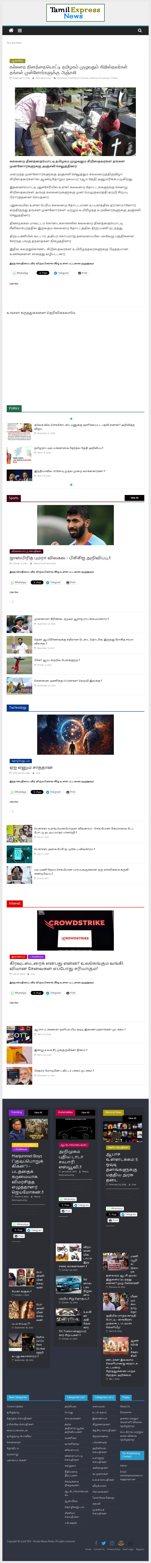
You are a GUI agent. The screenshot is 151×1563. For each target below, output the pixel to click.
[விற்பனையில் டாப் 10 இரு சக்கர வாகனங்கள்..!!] (68, 1245)
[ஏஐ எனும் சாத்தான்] (75, 717)
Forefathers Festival (78, 78)
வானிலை (72, 1444)
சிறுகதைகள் (101, 1424)
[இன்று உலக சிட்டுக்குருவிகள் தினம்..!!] (19, 1049)
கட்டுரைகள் (100, 1474)
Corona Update (15, 1407)
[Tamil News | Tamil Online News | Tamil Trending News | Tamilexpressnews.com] (11, 30)
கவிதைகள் (100, 1468)
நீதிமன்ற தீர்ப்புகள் (71, 1474)
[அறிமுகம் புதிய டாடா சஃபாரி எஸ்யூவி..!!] (75, 1120)
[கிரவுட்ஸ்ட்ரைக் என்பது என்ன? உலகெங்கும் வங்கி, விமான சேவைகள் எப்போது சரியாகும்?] (75, 912)
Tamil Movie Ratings (103, 1498)
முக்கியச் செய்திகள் (99, 1512)
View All (134, 498)
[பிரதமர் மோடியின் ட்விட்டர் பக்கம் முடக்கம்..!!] (19, 1069)
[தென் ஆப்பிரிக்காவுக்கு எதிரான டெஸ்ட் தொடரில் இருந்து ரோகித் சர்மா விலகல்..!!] (19, 638)
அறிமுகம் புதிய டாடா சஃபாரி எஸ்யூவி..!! (71, 1159)
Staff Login (128, 1549)
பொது (69, 1412)
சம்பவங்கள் (73, 1419)
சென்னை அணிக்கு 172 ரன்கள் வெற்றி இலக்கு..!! (68, 681)
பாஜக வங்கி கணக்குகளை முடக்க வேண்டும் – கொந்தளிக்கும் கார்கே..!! (82, 471)
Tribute (114, 78)
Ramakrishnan (44, 78)
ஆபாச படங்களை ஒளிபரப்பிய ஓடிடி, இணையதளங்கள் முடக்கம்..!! (79, 1029)
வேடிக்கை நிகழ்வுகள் (72, 1484)
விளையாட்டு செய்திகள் (26, 551)
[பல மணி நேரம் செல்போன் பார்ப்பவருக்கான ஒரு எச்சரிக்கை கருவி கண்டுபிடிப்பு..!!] (19, 868)
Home (88, 1549)
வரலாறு (12, 1454)
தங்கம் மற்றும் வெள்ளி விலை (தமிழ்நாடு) (131, 1422)
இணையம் (18, 957)
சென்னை (14, 1442)
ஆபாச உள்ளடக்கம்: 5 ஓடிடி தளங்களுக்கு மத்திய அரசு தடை (122, 1167)
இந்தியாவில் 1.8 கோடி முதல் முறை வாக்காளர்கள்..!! (69, 448)
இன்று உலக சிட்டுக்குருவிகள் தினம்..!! (60, 1050)
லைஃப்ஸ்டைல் (17, 1431)
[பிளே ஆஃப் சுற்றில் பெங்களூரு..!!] (19, 659)
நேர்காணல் (100, 1436)
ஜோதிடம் (13, 1448)
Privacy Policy (113, 1549)
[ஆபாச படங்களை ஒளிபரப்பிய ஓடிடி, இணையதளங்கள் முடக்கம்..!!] (19, 1028)
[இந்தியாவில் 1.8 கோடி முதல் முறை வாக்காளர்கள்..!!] (19, 448)
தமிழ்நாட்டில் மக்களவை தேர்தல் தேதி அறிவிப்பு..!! (68, 425)
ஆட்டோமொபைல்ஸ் (74, 1145)
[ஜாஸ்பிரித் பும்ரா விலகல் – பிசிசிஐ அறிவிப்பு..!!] (75, 507)
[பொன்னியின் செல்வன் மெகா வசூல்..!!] (21, 1270)
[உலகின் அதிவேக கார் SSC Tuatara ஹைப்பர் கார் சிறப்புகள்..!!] (68, 1310)
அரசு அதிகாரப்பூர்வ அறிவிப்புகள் (74, 1428)
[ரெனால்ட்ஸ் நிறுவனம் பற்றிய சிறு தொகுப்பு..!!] (68, 1277)
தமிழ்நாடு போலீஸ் (19, 1436)
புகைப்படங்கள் (17, 1460)
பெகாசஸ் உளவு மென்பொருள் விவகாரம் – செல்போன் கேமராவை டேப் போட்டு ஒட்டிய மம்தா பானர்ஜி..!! (83, 830)
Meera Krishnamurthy (45, 563)
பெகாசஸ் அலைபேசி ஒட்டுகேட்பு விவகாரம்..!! (64, 849)
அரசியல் (70, 1407)
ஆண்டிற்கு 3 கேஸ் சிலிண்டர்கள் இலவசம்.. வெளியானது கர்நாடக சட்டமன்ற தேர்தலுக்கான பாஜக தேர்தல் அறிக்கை (122, 1358)
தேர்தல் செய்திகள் (19, 1419)
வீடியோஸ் (99, 1486)
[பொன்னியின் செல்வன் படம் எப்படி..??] (21, 1303)
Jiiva (38, 773)
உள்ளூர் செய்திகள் (99, 1460)
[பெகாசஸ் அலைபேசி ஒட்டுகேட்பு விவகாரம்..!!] (19, 848)
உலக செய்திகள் (103, 1480)
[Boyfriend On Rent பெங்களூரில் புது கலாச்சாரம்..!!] (21, 1335)
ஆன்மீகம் (17, 61)
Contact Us (99, 1549)
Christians (62, 78)
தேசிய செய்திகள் (118, 1147)
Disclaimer (126, 1412)
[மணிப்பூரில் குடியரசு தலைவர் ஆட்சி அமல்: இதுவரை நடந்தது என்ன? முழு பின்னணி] (116, 1254)
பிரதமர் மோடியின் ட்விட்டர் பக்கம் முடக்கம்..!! (64, 1071)
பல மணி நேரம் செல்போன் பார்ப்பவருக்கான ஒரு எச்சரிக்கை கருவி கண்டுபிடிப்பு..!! (81, 872)
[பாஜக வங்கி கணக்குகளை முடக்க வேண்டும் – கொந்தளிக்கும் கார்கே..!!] (19, 471)
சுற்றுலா (70, 1466)
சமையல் (98, 1407)
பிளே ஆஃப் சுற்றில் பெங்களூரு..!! (57, 660)
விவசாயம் (72, 1450)
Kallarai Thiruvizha (99, 78)
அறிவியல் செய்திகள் (99, 1450)
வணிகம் (71, 1438)
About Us (125, 1407)
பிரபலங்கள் (100, 1492)
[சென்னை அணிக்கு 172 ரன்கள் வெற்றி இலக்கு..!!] (19, 679)
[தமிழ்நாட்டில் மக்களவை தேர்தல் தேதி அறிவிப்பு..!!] (19, 425)
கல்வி (96, 1504)
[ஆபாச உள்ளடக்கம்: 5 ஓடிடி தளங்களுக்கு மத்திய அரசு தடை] (122, 1123)
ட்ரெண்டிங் (36, 957)
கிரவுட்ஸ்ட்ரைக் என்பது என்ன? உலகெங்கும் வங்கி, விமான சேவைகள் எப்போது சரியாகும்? (67, 966)
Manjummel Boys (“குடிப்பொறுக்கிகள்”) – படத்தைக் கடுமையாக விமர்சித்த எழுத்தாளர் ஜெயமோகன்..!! (27, 1174)
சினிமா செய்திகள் (25, 1145)
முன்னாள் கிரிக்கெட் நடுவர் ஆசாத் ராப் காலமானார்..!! (71, 619)
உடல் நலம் (99, 1412)
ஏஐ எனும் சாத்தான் (31, 767)
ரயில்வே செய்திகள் (20, 1424)
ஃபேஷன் (71, 1523)
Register (140, 1549)
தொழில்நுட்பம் (21, 761)
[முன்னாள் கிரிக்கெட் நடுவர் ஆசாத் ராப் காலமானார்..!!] (19, 617)
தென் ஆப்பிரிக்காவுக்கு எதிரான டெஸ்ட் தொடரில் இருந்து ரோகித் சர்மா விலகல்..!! (84, 642)
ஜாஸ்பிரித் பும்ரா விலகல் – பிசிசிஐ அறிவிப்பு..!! (60, 558)
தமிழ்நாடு (13, 1412)
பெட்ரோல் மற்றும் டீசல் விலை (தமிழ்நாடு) (131, 1436)
